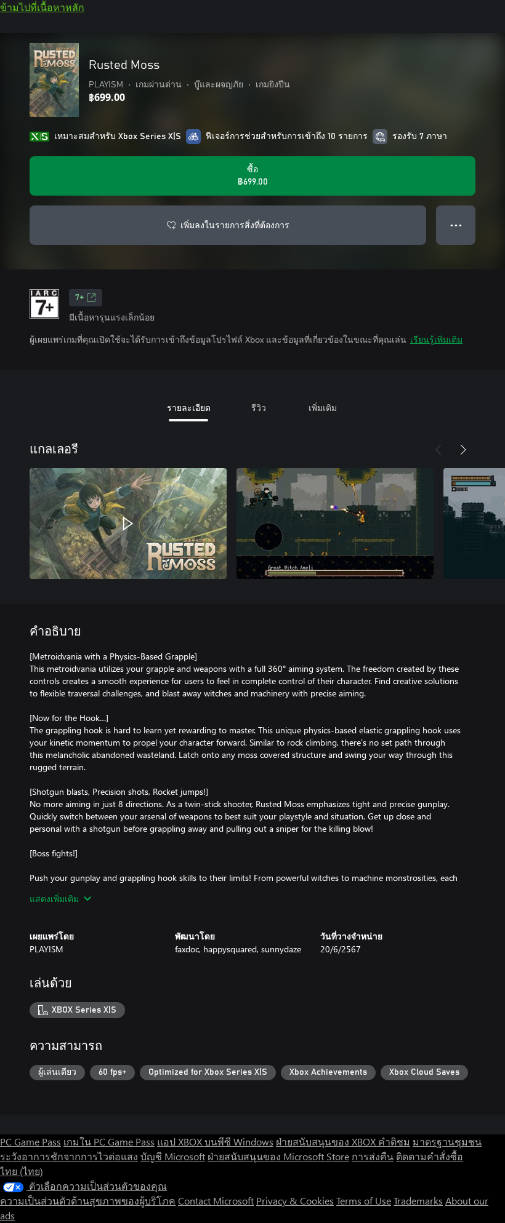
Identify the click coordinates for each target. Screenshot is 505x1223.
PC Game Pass (30, 1141)
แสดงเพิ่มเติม (54, 898)
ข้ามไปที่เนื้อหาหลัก (42, 7)
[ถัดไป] (463, 449)
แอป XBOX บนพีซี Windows (215, 1141)
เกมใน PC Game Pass (109, 1141)
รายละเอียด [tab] (189, 407)
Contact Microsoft (216, 1200)
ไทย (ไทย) (21, 1171)
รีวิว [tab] (258, 407)
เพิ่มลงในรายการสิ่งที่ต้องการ (234, 225)
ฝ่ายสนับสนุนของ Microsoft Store (278, 1156)
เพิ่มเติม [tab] (323, 407)
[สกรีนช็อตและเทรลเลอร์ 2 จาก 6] (335, 523)
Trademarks (418, 1200)
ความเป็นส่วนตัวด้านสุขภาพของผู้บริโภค (88, 1200)
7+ (79, 297)
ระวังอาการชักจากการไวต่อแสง (69, 1156)
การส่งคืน (373, 1156)
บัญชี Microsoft (172, 1156)
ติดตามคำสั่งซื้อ (429, 1156)
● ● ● (456, 224)
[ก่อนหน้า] (438, 449)
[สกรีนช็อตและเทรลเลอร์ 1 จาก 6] (128, 523)
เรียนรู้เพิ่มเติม (436, 339)
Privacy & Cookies (295, 1200)
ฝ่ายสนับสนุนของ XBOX (327, 1141)
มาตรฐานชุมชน (447, 1141)
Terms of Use (363, 1200)
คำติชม (394, 1141)
